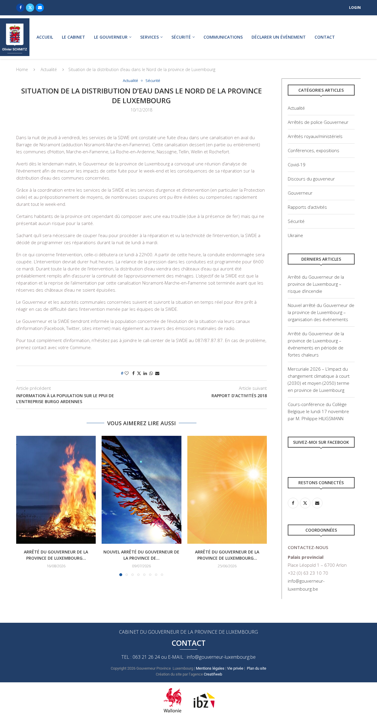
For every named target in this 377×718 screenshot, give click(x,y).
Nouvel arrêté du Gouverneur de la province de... (141, 555)
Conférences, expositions (313, 150)
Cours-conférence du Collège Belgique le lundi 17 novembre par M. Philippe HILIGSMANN (318, 411)
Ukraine (295, 235)
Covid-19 (296, 164)
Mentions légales (210, 668)
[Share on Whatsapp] (151, 373)
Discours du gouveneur (311, 179)
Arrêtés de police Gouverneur (318, 122)
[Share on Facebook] (133, 373)
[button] (24, 506)
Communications (223, 37)
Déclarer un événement (279, 37)
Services (149, 37)
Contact (325, 37)
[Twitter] (30, 8)
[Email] (40, 8)
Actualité (49, 69)
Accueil (45, 37)
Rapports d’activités (307, 207)
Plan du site (256, 668)
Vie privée (235, 668)
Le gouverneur (111, 37)
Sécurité (181, 37)
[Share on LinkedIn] (145, 373)
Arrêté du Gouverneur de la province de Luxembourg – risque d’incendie (316, 284)
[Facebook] (20, 8)
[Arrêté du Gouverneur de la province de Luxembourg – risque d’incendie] (56, 490)
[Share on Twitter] (139, 373)
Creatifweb (213, 674)
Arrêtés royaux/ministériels (315, 136)
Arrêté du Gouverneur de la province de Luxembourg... (56, 555)
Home (22, 69)
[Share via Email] (157, 373)
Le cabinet (73, 37)
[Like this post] (127, 373)
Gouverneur (300, 193)
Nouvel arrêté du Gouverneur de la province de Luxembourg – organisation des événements (321, 312)
